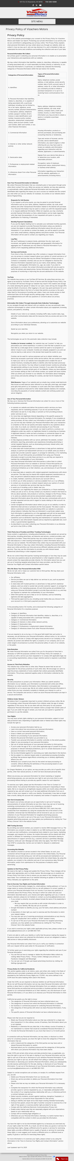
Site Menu (37, 21)
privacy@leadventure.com (16, 296)
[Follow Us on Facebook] (33, 5)
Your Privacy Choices (47, 1156)
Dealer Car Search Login (24, 1156)
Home (28, 1155)
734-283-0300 (51, 2)
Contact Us (37, 1155)
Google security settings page (34, 294)
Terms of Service (36, 281)
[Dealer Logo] (37, 13)
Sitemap (40, 1156)
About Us (32, 1155)
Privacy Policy (44, 1155)
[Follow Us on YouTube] (40, 5)
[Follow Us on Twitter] (37, 5)
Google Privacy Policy (55, 281)
